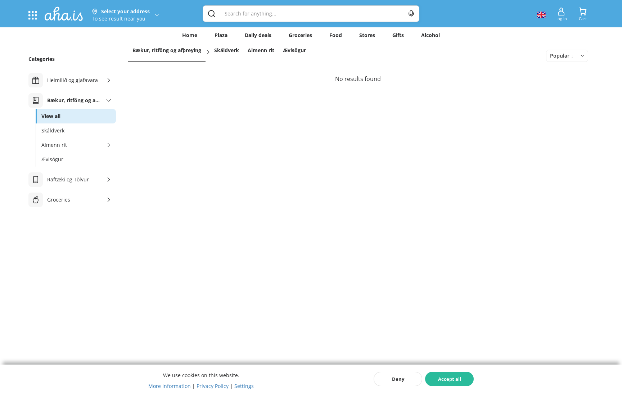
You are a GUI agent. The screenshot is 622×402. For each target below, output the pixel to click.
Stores (367, 35)
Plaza (221, 35)
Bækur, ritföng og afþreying (166, 50)
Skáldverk (226, 50)
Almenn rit (261, 50)
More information (169, 386)
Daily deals (258, 35)
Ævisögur (294, 50)
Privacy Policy (213, 386)
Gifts (398, 35)
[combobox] (567, 56)
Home (189, 35)
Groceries (300, 35)
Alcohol (430, 35)
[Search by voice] (411, 13)
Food (335, 35)
